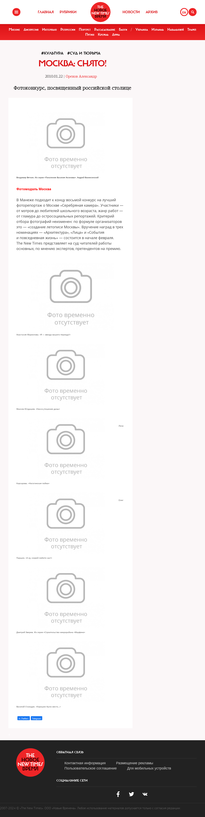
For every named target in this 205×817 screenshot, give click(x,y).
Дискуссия (31, 29)
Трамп (191, 29)
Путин (89, 34)
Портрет (85, 29)
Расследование (104, 29)
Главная (46, 12)
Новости (131, 12)
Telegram (36, 718)
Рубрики (68, 12)
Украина (142, 29)
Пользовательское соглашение (90, 767)
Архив (152, 12)
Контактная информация (85, 762)
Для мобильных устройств (149, 767)
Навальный (175, 29)
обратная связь (69, 752)
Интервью (49, 29)
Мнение (14, 29)
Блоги (123, 29)
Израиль (158, 29)
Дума (116, 34)
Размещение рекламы (134, 762)
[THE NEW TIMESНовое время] (100, 12)
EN (184, 12)
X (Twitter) (24, 718)
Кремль (103, 34)
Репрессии (67, 29)
